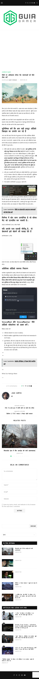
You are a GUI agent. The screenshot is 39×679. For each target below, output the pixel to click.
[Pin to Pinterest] (29, 386)
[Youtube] (34, 3)
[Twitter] (27, 3)
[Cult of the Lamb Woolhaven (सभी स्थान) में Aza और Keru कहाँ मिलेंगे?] (7, 650)
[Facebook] (25, 3)
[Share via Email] (31, 386)
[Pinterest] (32, 3)
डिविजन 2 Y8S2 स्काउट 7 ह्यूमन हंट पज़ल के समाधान (26, 583)
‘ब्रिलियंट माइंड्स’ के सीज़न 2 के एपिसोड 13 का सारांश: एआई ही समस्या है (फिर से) (18, 659)
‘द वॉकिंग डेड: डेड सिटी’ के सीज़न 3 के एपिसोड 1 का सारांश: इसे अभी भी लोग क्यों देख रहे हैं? (25, 596)
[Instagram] (30, 3)
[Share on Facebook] (25, 386)
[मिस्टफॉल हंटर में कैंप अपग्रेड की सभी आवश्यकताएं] (19, 436)
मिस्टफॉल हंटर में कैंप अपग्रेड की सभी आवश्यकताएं (19, 451)
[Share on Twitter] (27, 386)
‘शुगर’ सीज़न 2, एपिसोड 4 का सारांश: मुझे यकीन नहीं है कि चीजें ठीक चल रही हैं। (25, 636)
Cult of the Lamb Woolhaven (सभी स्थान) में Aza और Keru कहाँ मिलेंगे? (25, 648)
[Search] (37, 3)
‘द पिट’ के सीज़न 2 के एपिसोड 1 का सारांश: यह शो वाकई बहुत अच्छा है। (24, 613)
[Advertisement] (19, 51)
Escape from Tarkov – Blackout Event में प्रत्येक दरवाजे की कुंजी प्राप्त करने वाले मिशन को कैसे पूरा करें (26, 626)
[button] (3, 440)
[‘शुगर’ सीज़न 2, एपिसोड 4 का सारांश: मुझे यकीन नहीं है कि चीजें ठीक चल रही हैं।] (7, 639)
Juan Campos (13, 80)
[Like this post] (23, 386)
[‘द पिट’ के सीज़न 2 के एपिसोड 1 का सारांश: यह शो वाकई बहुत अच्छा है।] (7, 616)
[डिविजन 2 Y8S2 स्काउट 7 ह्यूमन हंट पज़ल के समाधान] (7, 586)
